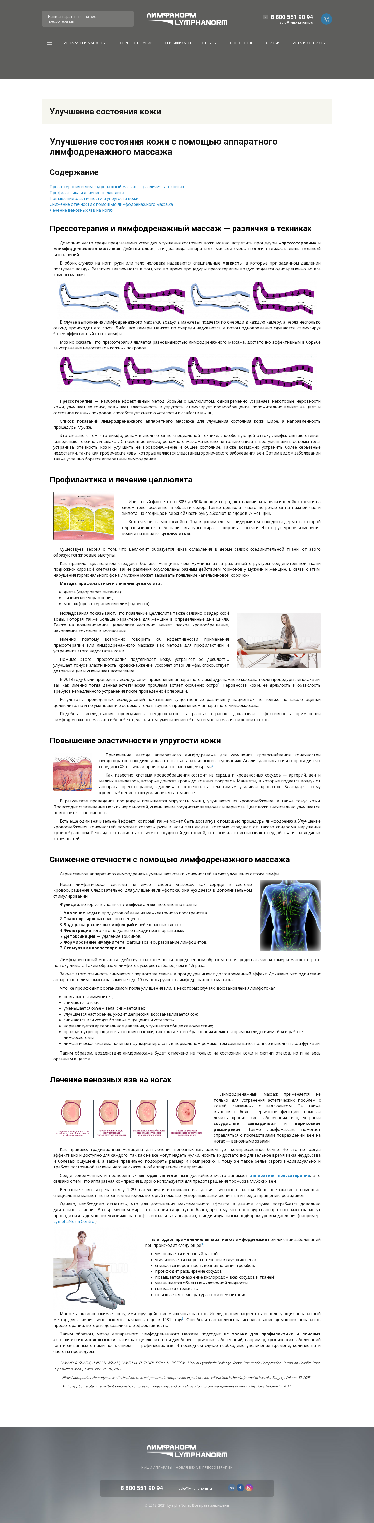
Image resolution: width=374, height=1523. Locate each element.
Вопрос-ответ (241, 43)
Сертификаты (178, 43)
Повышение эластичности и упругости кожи (94, 198)
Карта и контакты (308, 43)
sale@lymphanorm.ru (296, 22)
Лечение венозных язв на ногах (81, 210)
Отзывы (209, 43)
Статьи (273, 43)
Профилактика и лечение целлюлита (87, 192)
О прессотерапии (136, 43)
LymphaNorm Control (74, 1221)
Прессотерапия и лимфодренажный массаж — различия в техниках (117, 186)
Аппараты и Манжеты (85, 43)
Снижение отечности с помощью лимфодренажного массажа (111, 204)
